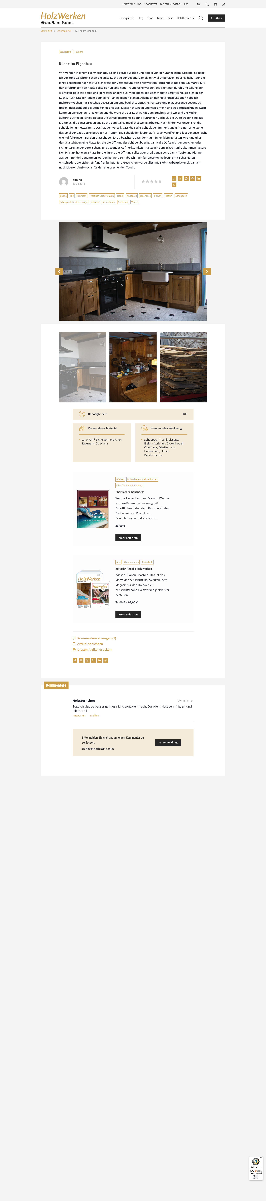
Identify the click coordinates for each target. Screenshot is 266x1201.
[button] (207, 271)
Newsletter (150, 4)
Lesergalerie (127, 18)
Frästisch (81, 195)
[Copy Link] (174, 178)
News (150, 18)
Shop (219, 18)
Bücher (120, 479)
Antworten (79, 715)
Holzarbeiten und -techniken (142, 479)
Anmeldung (170, 742)
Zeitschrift (147, 562)
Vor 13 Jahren (185, 700)
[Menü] (261, 1158)
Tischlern (79, 52)
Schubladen (109, 201)
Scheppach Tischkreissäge (73, 201)
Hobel (120, 195)
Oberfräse (145, 195)
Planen (157, 195)
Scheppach (181, 195)
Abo (118, 562)
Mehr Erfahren (128, 538)
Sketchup (123, 201)
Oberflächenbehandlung (129, 485)
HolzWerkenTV (185, 18)
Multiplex (132, 195)
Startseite (46, 30)
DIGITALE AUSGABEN (170, 4)
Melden (94, 715)
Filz (72, 195)
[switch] (256, 1177)
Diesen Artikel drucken (94, 649)
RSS (186, 4)
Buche (63, 195)
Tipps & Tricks (165, 18)
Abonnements (131, 562)
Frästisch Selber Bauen (102, 195)
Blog (140, 18)
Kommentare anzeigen (96, 638)
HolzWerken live (131, 4)
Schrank (95, 201)
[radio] (143, 182)
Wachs (134, 201)
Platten (168, 195)
